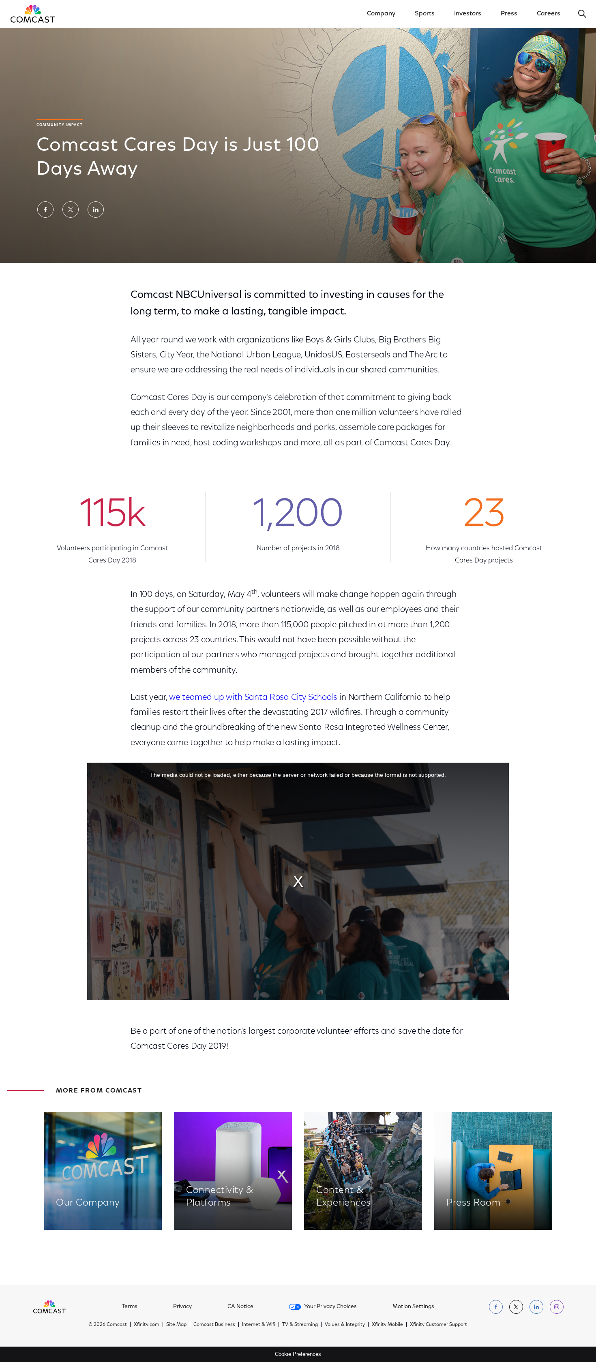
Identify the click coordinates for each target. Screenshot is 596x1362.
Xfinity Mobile (387, 1324)
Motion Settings (413, 1307)
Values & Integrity (345, 1324)
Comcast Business (214, 1324)
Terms (129, 1307)
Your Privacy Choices (330, 1307)
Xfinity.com (146, 1324)
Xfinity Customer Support (438, 1324)
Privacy (182, 1307)
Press (509, 14)
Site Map (176, 1324)
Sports (425, 14)
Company (381, 14)
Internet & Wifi (258, 1324)
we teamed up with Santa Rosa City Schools (253, 697)
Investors (467, 14)
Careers (548, 14)
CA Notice (240, 1307)
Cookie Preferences (298, 1354)
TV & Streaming (300, 1324)
